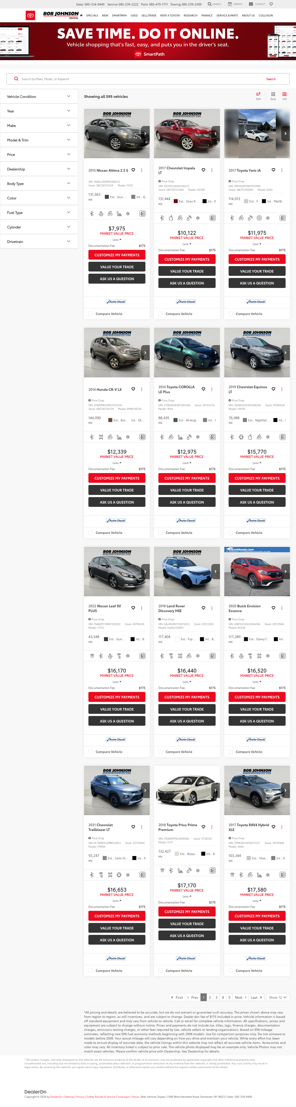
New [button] (105, 15)
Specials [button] (92, 15)
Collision (266, 15)
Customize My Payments (116, 254)
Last (255, 997)
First (178, 997)
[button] (145, 133)
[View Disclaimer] (128, 213)
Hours (135, 1096)
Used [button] (134, 15)
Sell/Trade (148, 15)
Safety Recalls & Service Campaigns (108, 1096)
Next (240, 997)
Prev (193, 997)
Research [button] (190, 15)
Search (271, 79)
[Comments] (142, 214)
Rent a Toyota (170, 15)
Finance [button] (207, 15)
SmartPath (119, 15)
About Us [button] (248, 15)
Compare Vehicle (109, 314)
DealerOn (56, 1096)
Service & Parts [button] (227, 15)
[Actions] (141, 170)
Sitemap (69, 1096)
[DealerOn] (35, 1091)
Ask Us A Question (117, 278)
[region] (116, 245)
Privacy (80, 1096)
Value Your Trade (117, 266)
